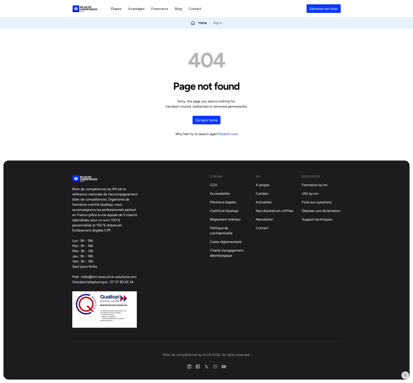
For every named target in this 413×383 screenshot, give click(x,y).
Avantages (136, 8)
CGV (213, 185)
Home (202, 23)
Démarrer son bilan (323, 8)
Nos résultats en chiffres (274, 210)
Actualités (263, 202)
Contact (195, 8)
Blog (178, 8)
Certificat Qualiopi (224, 210)
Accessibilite (220, 193)
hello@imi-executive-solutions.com (109, 277)
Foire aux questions (316, 202)
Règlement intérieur (225, 219)
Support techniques (317, 219)
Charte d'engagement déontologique (226, 253)
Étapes (116, 8)
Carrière (262, 193)
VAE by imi (310, 193)
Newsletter (264, 219)
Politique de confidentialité (221, 230)
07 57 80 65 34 (122, 282)
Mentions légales (223, 202)
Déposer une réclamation (321, 210)
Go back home (206, 120)
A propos (262, 185)
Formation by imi (315, 185)
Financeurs (159, 8)
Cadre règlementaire (226, 241)
